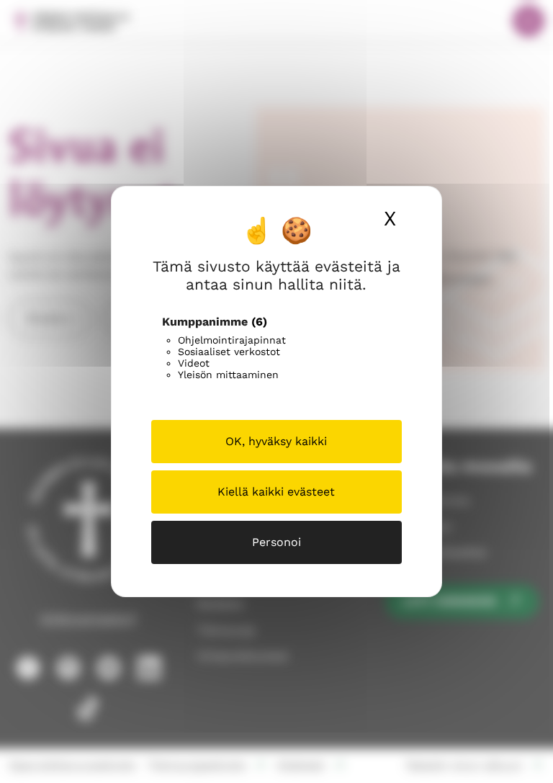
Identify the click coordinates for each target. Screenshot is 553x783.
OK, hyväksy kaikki (276, 441)
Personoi (276, 542)
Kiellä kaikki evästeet (276, 491)
